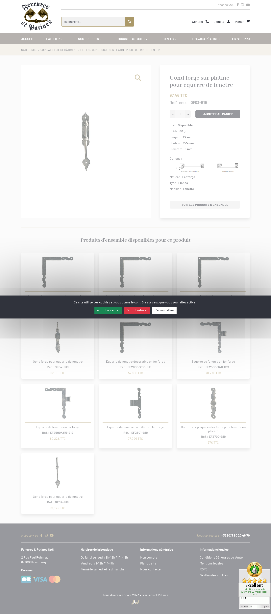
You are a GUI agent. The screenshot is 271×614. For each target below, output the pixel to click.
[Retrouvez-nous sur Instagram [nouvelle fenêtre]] (242, 4)
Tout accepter (110, 310)
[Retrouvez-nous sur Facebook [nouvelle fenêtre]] (238, 4)
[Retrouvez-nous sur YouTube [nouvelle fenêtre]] (248, 4)
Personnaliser (164, 310)
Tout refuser (139, 310)
